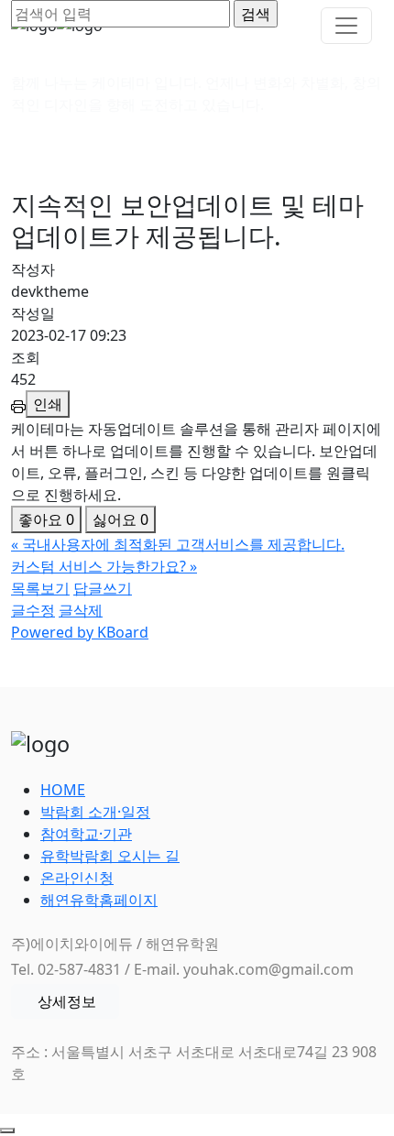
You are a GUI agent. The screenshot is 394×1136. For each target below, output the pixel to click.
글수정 (33, 610)
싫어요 (120, 519)
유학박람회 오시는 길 (110, 856)
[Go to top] (7, 1130)
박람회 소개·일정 (95, 812)
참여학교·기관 (86, 834)
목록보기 (40, 588)
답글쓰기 (102, 588)
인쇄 (47, 404)
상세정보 (67, 1001)
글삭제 (81, 610)
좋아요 (46, 519)
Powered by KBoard (79, 632)
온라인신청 (77, 878)
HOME (62, 790)
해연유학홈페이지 (99, 900)
